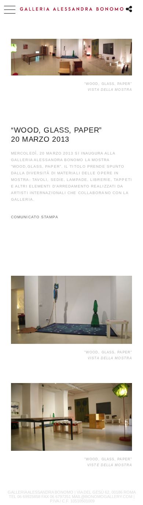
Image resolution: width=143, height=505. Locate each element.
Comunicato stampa (34, 217)
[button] (9, 9)
